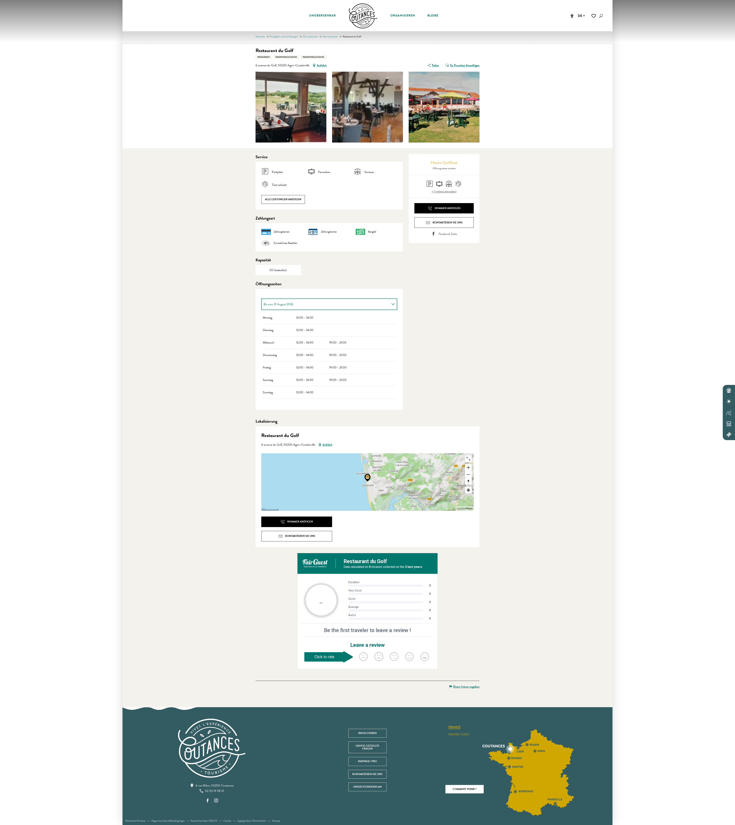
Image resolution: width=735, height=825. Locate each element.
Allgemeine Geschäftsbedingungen (168, 821)
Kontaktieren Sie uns (367, 774)
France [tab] (454, 727)
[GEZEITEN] (729, 412)
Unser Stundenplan (367, 787)
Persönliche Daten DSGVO (204, 821)
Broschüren (367, 733)
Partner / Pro (367, 761)
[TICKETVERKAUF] (729, 434)
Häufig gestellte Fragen (367, 747)
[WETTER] (729, 401)
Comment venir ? (464, 789)
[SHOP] (729, 423)
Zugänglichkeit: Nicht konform (251, 821)
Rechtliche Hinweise (135, 821)
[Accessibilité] (571, 15)
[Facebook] (207, 800)
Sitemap (276, 821)
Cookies (227, 821)
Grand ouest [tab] (459, 734)
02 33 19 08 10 (214, 791)
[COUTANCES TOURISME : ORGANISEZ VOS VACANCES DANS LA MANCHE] (363, 15)
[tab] (325, 304)
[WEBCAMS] (729, 390)
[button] (601, 16)
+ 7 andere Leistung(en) (444, 192)
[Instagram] (216, 800)
